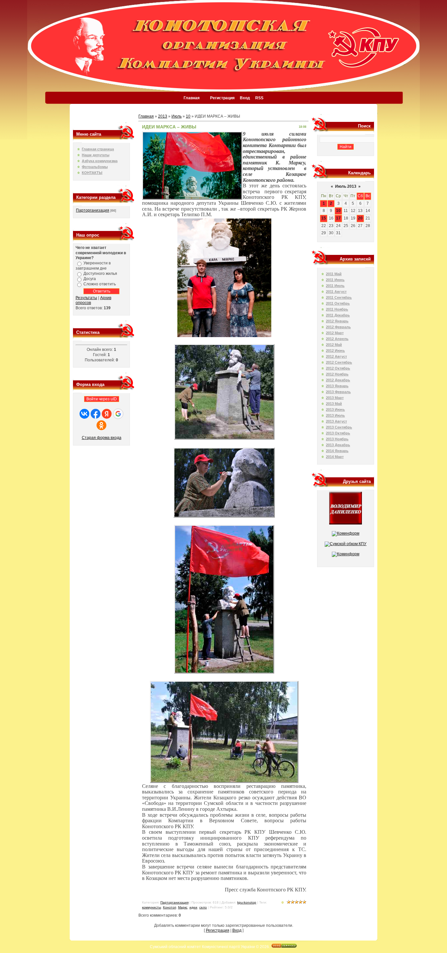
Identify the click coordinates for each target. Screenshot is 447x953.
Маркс (183, 907)
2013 (162, 116)
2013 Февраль (338, 392)
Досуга (89, 278)
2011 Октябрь (338, 303)
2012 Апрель (337, 339)
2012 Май (334, 345)
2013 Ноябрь (337, 439)
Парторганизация (92, 210)
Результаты (86, 297)
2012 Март (335, 333)
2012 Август (336, 356)
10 (188, 116)
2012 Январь (337, 321)
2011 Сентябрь (339, 297)
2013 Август (336, 421)
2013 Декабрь (338, 445)
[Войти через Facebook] (95, 414)
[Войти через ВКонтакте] (84, 414)
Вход (245, 98)
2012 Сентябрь (339, 362)
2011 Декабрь (338, 315)
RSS (259, 98)
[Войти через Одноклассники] (101, 425)
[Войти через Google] (118, 414)
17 (338, 218)
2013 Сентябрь (339, 427)
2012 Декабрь (338, 380)
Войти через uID (101, 399)
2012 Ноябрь (337, 374)
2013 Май (334, 404)
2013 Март (335, 398)
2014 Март (335, 457)
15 (323, 218)
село (203, 907)
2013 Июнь (335, 409)
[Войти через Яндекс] (107, 414)
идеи (193, 907)
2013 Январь (337, 386)
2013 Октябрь (338, 433)
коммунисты (151, 907)
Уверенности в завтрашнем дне (93, 266)
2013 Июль (335, 415)
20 (360, 218)
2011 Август (336, 292)
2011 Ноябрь (337, 309)
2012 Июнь (335, 351)
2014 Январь (337, 451)
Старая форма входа (101, 437)
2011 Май (334, 274)
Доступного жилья (100, 273)
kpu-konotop (246, 902)
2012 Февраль (338, 327)
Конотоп (169, 907)
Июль (176, 116)
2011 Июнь (335, 280)
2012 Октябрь (338, 368)
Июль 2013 (345, 186)
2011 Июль (335, 286)
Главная (192, 98)
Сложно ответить (99, 284)
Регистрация (222, 98)
